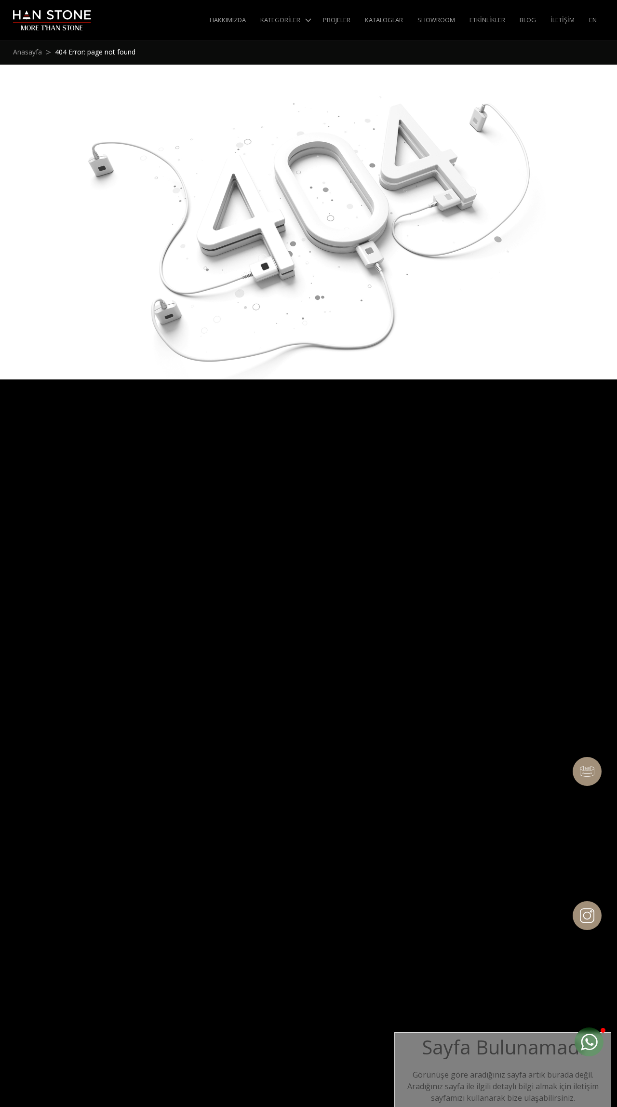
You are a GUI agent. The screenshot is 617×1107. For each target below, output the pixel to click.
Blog (528, 19)
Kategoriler (280, 19)
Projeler (336, 19)
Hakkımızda (228, 19)
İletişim (562, 19)
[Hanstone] (52, 20)
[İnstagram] (587, 915)
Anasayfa (27, 52)
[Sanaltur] (587, 771)
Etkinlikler (487, 19)
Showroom (436, 19)
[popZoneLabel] (589, 1041)
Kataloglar (384, 19)
